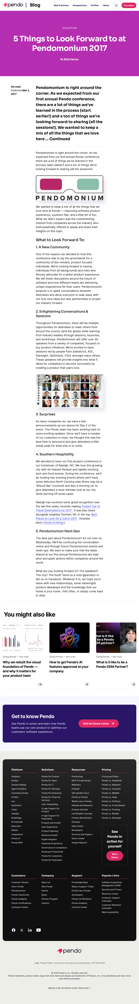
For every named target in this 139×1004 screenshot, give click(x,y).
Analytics (15, 776)
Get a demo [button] (129, 5)
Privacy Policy (46, 963)
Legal (36, 963)
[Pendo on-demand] (116, 5)
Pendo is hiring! (54, 522)
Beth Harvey (71, 59)
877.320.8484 (98, 963)
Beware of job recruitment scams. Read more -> (69, 988)
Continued (59, 139)
